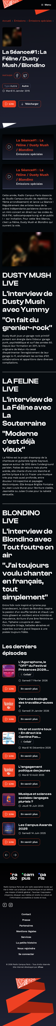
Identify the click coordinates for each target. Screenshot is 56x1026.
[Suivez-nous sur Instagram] (10, 905)
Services (26, 937)
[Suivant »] (15, 855)
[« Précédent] (6, 855)
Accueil (6, 20)
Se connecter (26, 954)
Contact (26, 914)
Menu (48, 4)
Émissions (20, 20)
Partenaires (26, 925)
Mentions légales (26, 931)
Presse (26, 919)
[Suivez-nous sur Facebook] (4, 905)
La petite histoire (26, 942)
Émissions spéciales (40, 20)
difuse (40, 967)
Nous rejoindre (26, 948)
